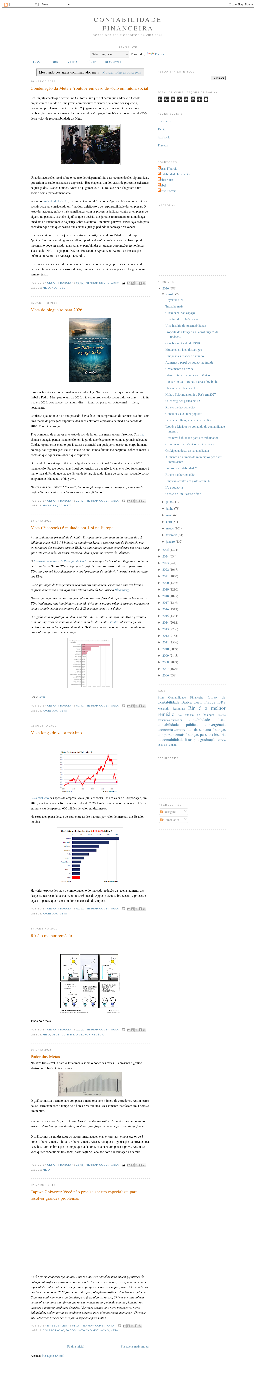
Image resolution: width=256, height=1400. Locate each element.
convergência (215, 724)
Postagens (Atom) (53, 1355)
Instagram (165, 121)
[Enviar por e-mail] (129, 283)
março (170, 528)
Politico (115, 622)
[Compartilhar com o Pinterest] (144, 283)
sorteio (222, 740)
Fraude (209, 702)
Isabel (162, 185)
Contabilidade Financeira (128, 23)
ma (142, 434)
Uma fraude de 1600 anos (181, 319)
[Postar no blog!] (133, 283)
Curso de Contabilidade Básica (192, 699)
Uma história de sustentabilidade (185, 325)
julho (169, 502)
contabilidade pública (178, 724)
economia (165, 729)
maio (169, 515)
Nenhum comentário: (103, 283)
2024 (166, 556)
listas (188, 739)
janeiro (171, 541)
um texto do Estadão (55, 201)
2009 (166, 655)
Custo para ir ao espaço (180, 312)
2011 (166, 642)
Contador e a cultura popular (183, 413)
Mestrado (163, 708)
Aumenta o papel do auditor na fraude (189, 362)
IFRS (221, 702)
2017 (166, 602)
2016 (166, 609)
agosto (170, 294)
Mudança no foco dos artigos (183, 349)
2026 (166, 288)
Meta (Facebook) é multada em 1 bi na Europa (72, 527)
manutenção (52, 505)
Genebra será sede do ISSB (182, 343)
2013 (166, 629)
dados (71, 1330)
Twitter (162, 129)
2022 (166, 569)
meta (46, 287)
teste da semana (167, 744)
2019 (166, 589)
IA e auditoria (174, 487)
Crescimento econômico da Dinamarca (189, 444)
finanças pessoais (199, 734)
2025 (166, 549)
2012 (166, 635)
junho (170, 508)
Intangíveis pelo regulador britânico (187, 375)
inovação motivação (93, 1330)
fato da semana (199, 729)
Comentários (171, 819)
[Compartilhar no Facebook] (140, 283)
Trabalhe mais (174, 306)
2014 (166, 622)
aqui (42, 697)
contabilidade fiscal (207, 719)
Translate (160, 54)
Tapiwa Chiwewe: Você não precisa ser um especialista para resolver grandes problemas (84, 1194)
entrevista (179, 730)
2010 (166, 649)
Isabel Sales (166, 179)
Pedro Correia (167, 191)
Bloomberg (122, 590)
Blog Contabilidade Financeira (181, 697)
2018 (166, 596)
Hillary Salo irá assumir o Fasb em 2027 (190, 394)
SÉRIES (92, 62)
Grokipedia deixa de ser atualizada (187, 450)
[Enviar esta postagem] (123, 283)
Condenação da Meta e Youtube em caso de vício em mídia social (89, 88)
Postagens (169, 811)
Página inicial (75, 1346)
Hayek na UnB (174, 300)
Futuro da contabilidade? (181, 468)
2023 (166, 563)
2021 (166, 576)
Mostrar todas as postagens (121, 72)
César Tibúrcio (168, 168)
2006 (166, 675)
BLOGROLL (113, 62)
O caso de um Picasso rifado (183, 494)
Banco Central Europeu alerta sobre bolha (191, 381)
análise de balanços (199, 715)
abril (169, 521)
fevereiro (172, 535)
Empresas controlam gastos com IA (187, 481)
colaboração (53, 1330)
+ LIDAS (74, 62)
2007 (166, 668)
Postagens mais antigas (135, 1346)
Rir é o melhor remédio (51, 935)
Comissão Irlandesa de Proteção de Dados (61, 561)
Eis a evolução (40, 798)
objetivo (59, 1034)
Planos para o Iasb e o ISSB (183, 388)
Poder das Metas (45, 1056)
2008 (166, 662)
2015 (166, 616)
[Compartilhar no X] (136, 283)
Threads (163, 145)
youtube (58, 287)
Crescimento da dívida (179, 369)
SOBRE (55, 62)
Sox (180, 715)
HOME (38, 62)
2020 (166, 583)
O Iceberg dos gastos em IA (183, 401)
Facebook (50, 710)
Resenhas (179, 708)
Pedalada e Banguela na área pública (188, 420)
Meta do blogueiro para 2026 (56, 309)
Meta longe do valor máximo (56, 732)
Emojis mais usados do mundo (184, 356)
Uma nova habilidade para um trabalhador (191, 437)
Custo (198, 702)
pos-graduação (205, 739)
